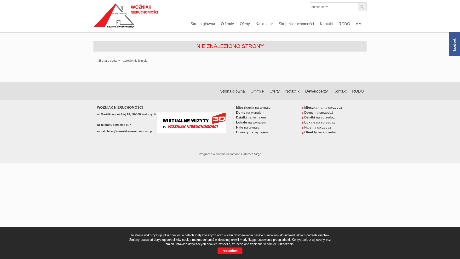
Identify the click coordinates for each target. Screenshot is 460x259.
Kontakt (326, 24)
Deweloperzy (316, 91)
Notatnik (292, 91)
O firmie (227, 24)
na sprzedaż (323, 107)
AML (360, 24)
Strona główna (202, 24)
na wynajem (254, 107)
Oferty (245, 24)
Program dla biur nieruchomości (220, 154)
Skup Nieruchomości (296, 24)
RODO (344, 24)
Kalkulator (264, 24)
